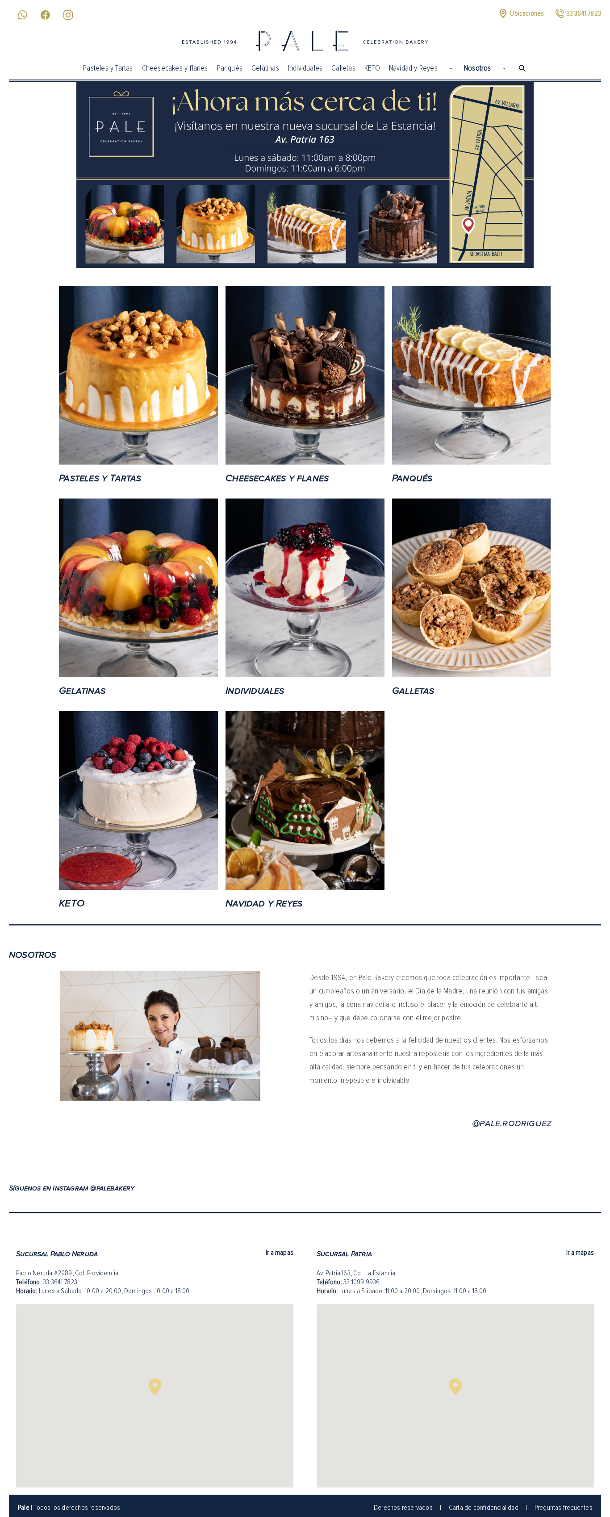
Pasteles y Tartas (108, 68)
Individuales (305, 68)
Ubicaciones (527, 13)
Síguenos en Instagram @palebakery (72, 1188)
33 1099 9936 (361, 1282)
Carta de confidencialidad (483, 1507)
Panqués (229, 68)
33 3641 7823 (60, 1282)
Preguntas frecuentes (564, 1507)
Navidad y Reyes (413, 68)
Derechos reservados (403, 1507)
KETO (372, 68)
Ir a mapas (279, 1252)
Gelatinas (265, 68)
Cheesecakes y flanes (175, 68)
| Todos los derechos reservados (69, 1507)
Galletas (343, 68)
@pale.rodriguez (512, 1123)
